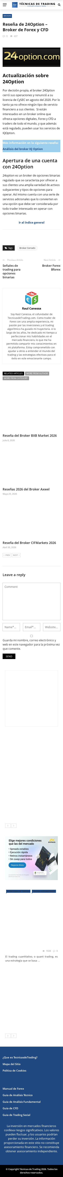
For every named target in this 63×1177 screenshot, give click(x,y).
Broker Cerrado (27, 248)
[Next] (13, 826)
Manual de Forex (13, 1088)
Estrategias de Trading (18, 891)
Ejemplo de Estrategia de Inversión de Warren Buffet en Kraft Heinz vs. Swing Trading (38, 760)
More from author (37, 373)
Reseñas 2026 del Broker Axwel (26, 489)
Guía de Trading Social (16, 1115)
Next (15, 555)
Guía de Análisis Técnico (18, 1095)
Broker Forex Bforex (51, 267)
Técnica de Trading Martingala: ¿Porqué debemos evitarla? (36, 1023)
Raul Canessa (31, 308)
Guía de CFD (10, 1108)
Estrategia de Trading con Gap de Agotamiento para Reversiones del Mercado (39, 1007)
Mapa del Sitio (11, 1064)
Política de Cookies (14, 1070)
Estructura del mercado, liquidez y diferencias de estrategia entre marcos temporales (38, 742)
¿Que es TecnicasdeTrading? (20, 1057)
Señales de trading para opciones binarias (11, 271)
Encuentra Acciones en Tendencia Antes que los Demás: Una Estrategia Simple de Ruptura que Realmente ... (29, 779)
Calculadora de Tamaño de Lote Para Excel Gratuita (40, 795)
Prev (7, 555)
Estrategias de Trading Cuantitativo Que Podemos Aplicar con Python (31, 944)
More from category (16, 378)
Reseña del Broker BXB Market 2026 (30, 435)
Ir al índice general (31, 222)
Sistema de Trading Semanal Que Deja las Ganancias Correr (37, 813)
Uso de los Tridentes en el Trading (39, 985)
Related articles (13, 373)
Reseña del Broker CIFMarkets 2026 (29, 543)
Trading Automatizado (44, 891)
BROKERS (7, 16)
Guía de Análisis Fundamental (22, 1101)
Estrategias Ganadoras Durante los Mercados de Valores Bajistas (39, 972)
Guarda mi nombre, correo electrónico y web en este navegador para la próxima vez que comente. (31, 644)
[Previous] (7, 826)
